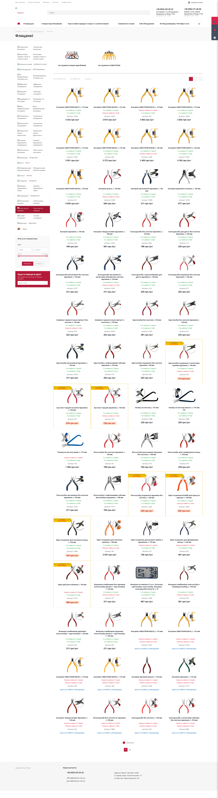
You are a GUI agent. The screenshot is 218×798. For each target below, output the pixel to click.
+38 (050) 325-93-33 (164, 9)
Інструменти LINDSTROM (109, 65)
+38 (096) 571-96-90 (192, 9)
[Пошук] (147, 12)
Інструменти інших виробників (72, 65)
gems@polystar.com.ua (76, 781)
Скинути (39, 264)
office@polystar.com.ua (76, 778)
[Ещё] (199, 23)
